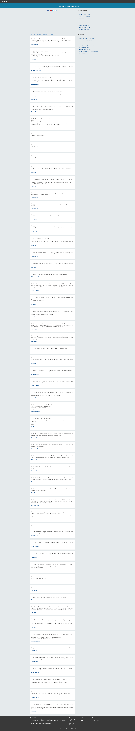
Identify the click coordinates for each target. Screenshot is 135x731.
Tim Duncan (33, 137)
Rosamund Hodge (35, 481)
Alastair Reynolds (35, 672)
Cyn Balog (33, 59)
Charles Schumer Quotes (84, 14)
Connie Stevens (34, 44)
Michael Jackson (34, 197)
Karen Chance (34, 685)
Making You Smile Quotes (84, 49)
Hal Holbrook (34, 341)
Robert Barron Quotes (84, 25)
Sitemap (82, 721)
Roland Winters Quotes (84, 29)
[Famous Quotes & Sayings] (3, 2)
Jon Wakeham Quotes (83, 20)
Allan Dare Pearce (35, 470)
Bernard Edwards (35, 385)
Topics (81, 720)
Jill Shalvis (33, 304)
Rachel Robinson (35, 492)
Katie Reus (33, 612)
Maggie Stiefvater (35, 546)
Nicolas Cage (34, 350)
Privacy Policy (72, 719)
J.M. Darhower (34, 329)
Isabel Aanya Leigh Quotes (84, 16)
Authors (82, 719)
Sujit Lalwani (34, 459)
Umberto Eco (34, 397)
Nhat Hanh (33, 267)
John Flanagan (34, 519)
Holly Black (33, 627)
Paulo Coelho (34, 148)
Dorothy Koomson (35, 84)
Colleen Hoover (34, 661)
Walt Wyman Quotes (83, 31)
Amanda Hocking (35, 448)
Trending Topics (96, 720)
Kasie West (33, 159)
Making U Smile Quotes (84, 53)
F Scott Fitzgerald (35, 697)
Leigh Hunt (33, 316)
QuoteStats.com (66, 728)
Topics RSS (71, 724)
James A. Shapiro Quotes (84, 18)
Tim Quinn (33, 363)
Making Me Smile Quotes (84, 55)
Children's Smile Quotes (84, 47)
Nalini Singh (33, 711)
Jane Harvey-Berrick (35, 411)
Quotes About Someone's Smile (86, 43)
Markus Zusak (34, 231)
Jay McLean (33, 245)
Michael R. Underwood (36, 70)
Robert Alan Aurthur (35, 276)
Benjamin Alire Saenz (35, 437)
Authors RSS (71, 723)
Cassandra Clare (34, 256)
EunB (32, 599)
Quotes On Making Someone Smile (86, 45)
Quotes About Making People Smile (86, 38)
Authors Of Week (96, 719)
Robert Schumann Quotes (84, 27)
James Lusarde (34, 208)
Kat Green (33, 186)
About (70, 720)
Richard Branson (34, 374)
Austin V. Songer (34, 535)
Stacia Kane (33, 569)
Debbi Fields (34, 557)
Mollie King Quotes (83, 21)
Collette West (34, 650)
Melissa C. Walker (35, 290)
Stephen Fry (34, 111)
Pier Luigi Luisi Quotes (83, 23)
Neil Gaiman (33, 172)
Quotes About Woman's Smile (85, 40)
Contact (70, 721)
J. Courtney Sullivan (35, 641)
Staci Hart (33, 580)
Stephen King (34, 590)
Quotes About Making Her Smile (86, 42)
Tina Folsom (34, 99)
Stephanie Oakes (35, 505)
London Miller (34, 126)
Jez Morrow (33, 426)
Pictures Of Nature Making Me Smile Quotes (88, 51)
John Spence (34, 219)
